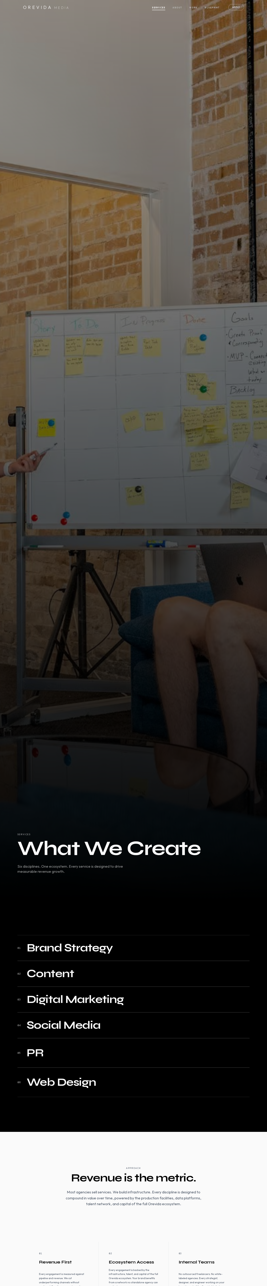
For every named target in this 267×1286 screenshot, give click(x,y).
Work (193, 7)
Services (158, 7)
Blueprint (212, 7)
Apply (236, 7)
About (177, 7)
